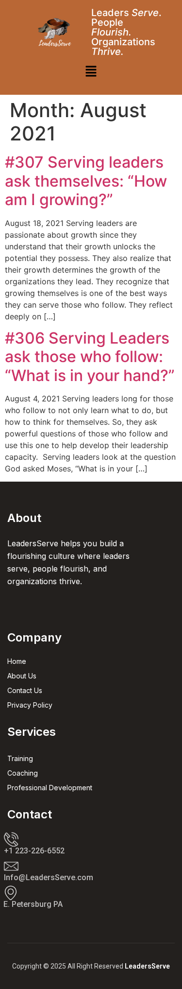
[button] (90, 71)
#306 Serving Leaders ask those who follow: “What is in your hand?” (90, 357)
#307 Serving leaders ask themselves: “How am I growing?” (86, 181)
